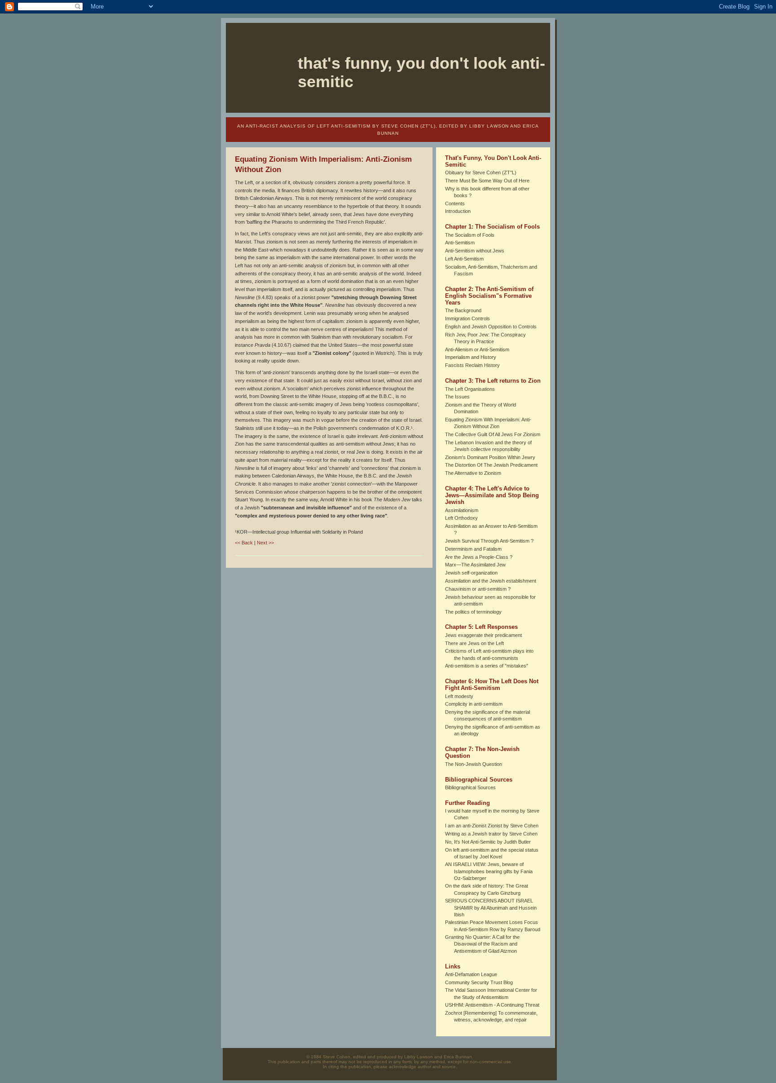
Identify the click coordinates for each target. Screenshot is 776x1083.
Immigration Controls (467, 318)
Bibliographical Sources (470, 787)
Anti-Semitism (460, 242)
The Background (463, 310)
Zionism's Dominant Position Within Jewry (490, 457)
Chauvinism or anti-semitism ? (478, 589)
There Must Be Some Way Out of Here (487, 180)
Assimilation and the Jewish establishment (490, 580)
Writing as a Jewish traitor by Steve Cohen (491, 833)
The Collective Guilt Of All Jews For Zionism (492, 434)
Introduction (458, 211)
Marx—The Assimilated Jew (475, 564)
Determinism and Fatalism (473, 549)
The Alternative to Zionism (473, 473)
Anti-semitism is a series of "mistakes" (486, 665)
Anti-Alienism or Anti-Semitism (477, 349)
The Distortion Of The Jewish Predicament (491, 465)
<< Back (244, 542)
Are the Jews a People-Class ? (478, 557)
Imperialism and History (470, 357)
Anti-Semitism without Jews (474, 250)
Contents (455, 203)
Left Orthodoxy (461, 518)
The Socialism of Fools (469, 235)
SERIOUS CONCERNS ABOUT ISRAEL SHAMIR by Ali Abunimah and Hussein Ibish (491, 907)
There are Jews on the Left (474, 643)
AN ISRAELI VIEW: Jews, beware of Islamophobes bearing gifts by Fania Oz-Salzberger (489, 871)
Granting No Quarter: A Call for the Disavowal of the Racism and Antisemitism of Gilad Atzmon (482, 943)
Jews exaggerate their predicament (483, 635)
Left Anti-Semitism (464, 258)
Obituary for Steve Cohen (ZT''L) (480, 172)
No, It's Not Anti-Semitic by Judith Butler (488, 841)
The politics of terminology (473, 611)
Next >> (265, 542)
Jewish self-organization (471, 572)
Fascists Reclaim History (472, 365)
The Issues (457, 396)
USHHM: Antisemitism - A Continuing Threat (492, 1005)
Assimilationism (461, 510)
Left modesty (459, 696)
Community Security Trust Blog (479, 982)
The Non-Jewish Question (473, 764)
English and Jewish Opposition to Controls (491, 326)
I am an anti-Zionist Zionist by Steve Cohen (491, 825)
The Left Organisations (470, 389)
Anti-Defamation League (471, 974)
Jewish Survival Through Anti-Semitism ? (489, 541)
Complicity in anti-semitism (474, 704)
